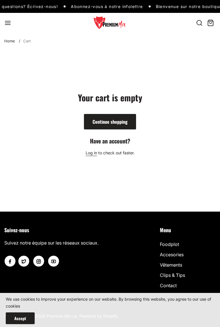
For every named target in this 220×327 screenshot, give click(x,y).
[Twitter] (24, 261)
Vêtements (171, 265)
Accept (20, 318)
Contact (168, 285)
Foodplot (169, 244)
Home (9, 41)
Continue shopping (110, 121)
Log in (91, 152)
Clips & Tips (172, 275)
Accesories (172, 254)
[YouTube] (53, 261)
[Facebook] (10, 261)
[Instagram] (38, 261)
